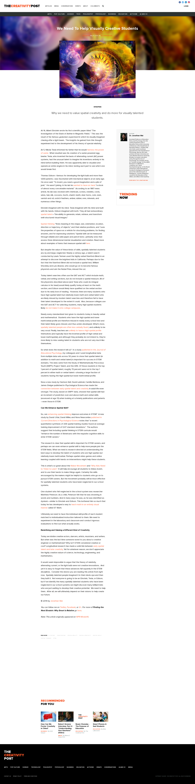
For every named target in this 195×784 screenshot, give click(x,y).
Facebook (71, 607)
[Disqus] (75, 670)
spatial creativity (85, 635)
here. (88, 243)
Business (112, 14)
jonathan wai (61, 635)
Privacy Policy (17, 776)
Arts (49, 14)
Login (186, 6)
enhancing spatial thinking (59, 414)
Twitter (63, 607)
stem (54, 638)
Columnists (95, 6)
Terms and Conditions (30, 776)
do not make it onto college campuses (63, 308)
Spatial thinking (48, 224)
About (85, 6)
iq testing (51, 635)
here (79, 611)
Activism (133, 14)
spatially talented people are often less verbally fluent (65, 327)
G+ (80, 607)
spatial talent (46, 214)
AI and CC (143, 14)
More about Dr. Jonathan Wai (138, 180)
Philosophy (88, 14)
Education (122, 14)
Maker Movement (78, 466)
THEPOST (14, 755)
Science (70, 14)
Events (78, 6)
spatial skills (97, 635)
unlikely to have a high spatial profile (85, 331)
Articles (48, 6)
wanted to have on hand (84, 185)
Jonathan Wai (56, 601)
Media (56, 6)
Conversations (67, 6)
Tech (78, 14)
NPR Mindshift (82, 617)
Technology (36, 767)
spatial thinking (46, 638)
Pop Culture (59, 14)
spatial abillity (72, 635)
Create (99, 767)
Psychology (101, 14)
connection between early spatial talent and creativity (65, 389)
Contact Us (7, 776)
